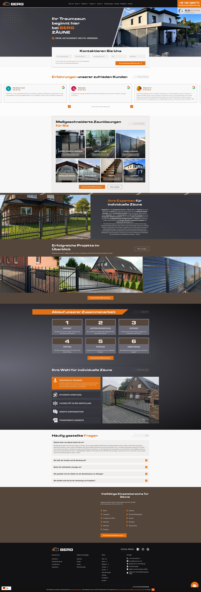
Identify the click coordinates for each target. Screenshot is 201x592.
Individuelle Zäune (57, 561)
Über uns (104, 559)
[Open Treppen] (95, 3)
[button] (69, 106)
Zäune (103, 561)
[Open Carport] (102, 3)
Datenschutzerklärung (76, 589)
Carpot (79, 564)
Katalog (104, 575)
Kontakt (104, 580)
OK (153, 589)
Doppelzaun (55, 567)
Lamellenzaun (56, 564)
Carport (104, 569)
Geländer (79, 559)
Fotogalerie (105, 577)
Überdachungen (81, 567)
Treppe (79, 561)
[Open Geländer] (87, 3)
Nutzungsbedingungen (138, 589)
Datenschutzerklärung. (72, 63)
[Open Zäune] (79, 3)
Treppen (104, 567)
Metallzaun (55, 559)
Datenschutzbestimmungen (123, 589)
